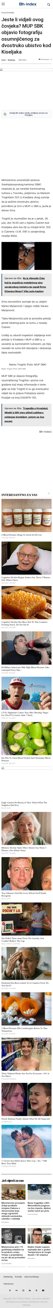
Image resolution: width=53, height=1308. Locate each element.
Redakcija (11, 60)
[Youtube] (43, 1290)
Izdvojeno (5, 1222)
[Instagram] (23, 1290)
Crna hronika (7, 12)
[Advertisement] (26, 148)
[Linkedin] (29, 1290)
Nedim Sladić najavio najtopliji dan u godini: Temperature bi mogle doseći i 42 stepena (39, 1251)
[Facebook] (10, 1290)
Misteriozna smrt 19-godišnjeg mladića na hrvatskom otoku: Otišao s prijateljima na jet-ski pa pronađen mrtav (13, 1253)
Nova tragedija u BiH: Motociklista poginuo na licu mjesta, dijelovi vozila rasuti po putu (39, 1207)
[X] (36, 1290)
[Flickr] (16, 1290)
